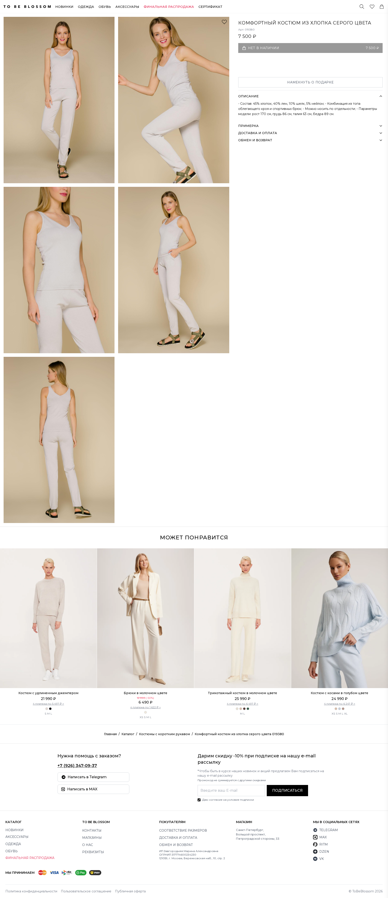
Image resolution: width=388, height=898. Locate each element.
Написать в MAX (82, 789)
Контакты (91, 830)
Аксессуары (127, 7)
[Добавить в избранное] (224, 22)
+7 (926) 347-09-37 (77, 765)
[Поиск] (361, 6)
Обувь (105, 7)
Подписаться (287, 790)
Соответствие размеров (183, 830)
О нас (87, 845)
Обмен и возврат (176, 845)
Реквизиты (93, 852)
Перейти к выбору (48, 679)
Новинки (64, 7)
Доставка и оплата (178, 838)
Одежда (86, 7)
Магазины (92, 838)
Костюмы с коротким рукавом (164, 734)
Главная (110, 734)
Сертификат (210, 7)
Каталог (127, 734)
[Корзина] (381, 6)
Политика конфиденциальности (31, 891)
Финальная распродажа (29, 858)
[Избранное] (372, 6)
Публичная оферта (130, 891)
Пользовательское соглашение (86, 891)
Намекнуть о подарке (310, 82)
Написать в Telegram (87, 777)
